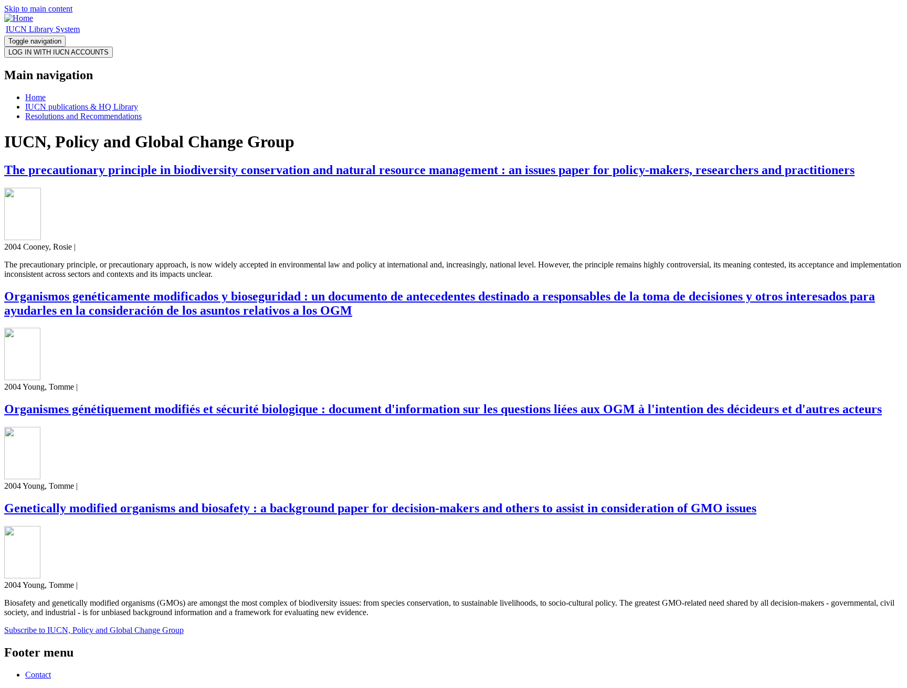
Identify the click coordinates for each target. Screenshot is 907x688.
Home (35, 97)
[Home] (18, 18)
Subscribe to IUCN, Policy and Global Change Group (94, 630)
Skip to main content (38, 8)
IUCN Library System (43, 29)
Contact (38, 674)
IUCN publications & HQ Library (81, 106)
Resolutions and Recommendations (83, 116)
